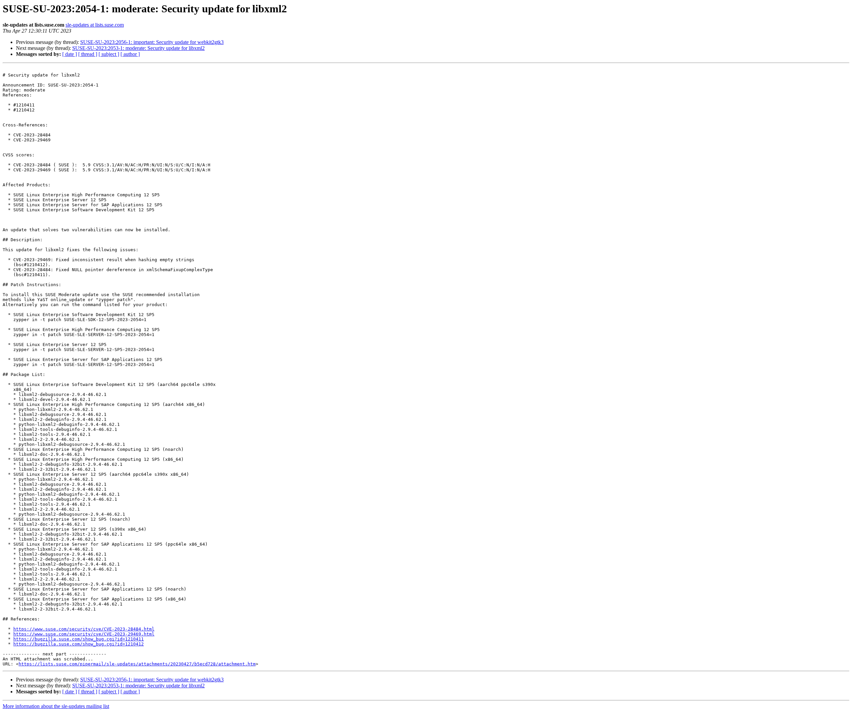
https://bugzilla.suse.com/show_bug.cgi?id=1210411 (78, 638)
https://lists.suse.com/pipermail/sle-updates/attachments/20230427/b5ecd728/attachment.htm (137, 663)
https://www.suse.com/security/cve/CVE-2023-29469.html (83, 633)
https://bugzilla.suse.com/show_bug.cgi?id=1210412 (78, 643)
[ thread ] (87, 54)
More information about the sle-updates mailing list (56, 706)
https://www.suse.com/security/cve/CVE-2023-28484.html (83, 628)
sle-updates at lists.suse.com (95, 25)
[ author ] (130, 54)
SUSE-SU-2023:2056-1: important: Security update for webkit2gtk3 (152, 42)
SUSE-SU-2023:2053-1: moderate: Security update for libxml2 (138, 48)
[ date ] (69, 54)
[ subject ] (109, 54)
